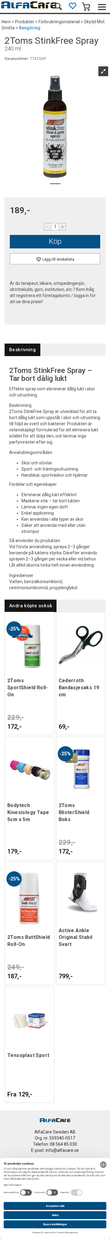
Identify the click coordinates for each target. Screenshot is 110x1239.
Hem (6, 21)
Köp (55, 241)
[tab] (22, 350)
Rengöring (29, 27)
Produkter (24, 21)
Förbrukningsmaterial (59, 21)
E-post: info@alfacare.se (55, 1150)
